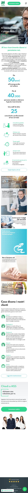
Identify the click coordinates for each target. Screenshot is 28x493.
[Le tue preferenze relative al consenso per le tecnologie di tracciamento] (7, 490)
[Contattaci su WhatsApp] (25, 489)
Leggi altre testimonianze (14, 376)
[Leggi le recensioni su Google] (14, 480)
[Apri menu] (26, 3)
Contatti (14, 492)
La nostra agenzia (14, 490)
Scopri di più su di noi (14, 170)
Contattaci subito (14, 409)
